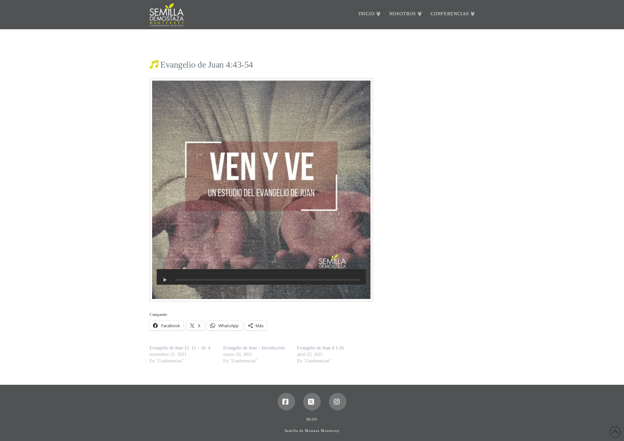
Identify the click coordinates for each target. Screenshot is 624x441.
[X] (312, 401)
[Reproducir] (165, 279)
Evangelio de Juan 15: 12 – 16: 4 (180, 347)
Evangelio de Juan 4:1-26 (320, 347)
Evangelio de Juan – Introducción (254, 347)
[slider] (268, 280)
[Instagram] (337, 401)
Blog (312, 419)
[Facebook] (286, 401)
